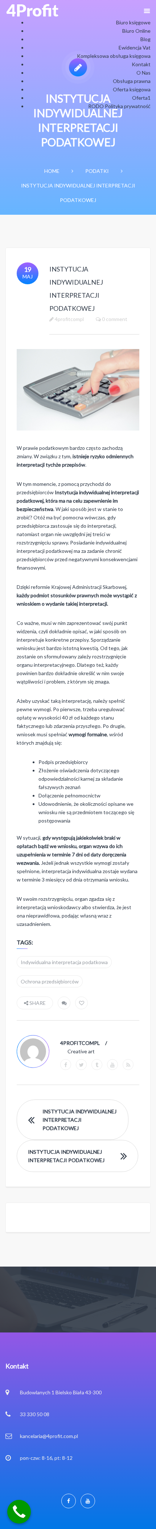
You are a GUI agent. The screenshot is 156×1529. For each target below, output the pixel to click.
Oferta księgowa (132, 89)
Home (51, 171)
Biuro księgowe (133, 22)
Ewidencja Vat (135, 47)
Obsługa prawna (132, 81)
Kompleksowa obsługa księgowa (114, 56)
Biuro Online (136, 31)
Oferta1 (141, 98)
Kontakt (141, 64)
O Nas (143, 73)
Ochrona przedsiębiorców (50, 981)
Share (37, 1003)
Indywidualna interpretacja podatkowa (64, 962)
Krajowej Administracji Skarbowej (88, 587)
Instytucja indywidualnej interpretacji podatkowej (79, 1119)
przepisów (73, 465)
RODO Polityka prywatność (119, 106)
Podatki (97, 171)
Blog (145, 39)
